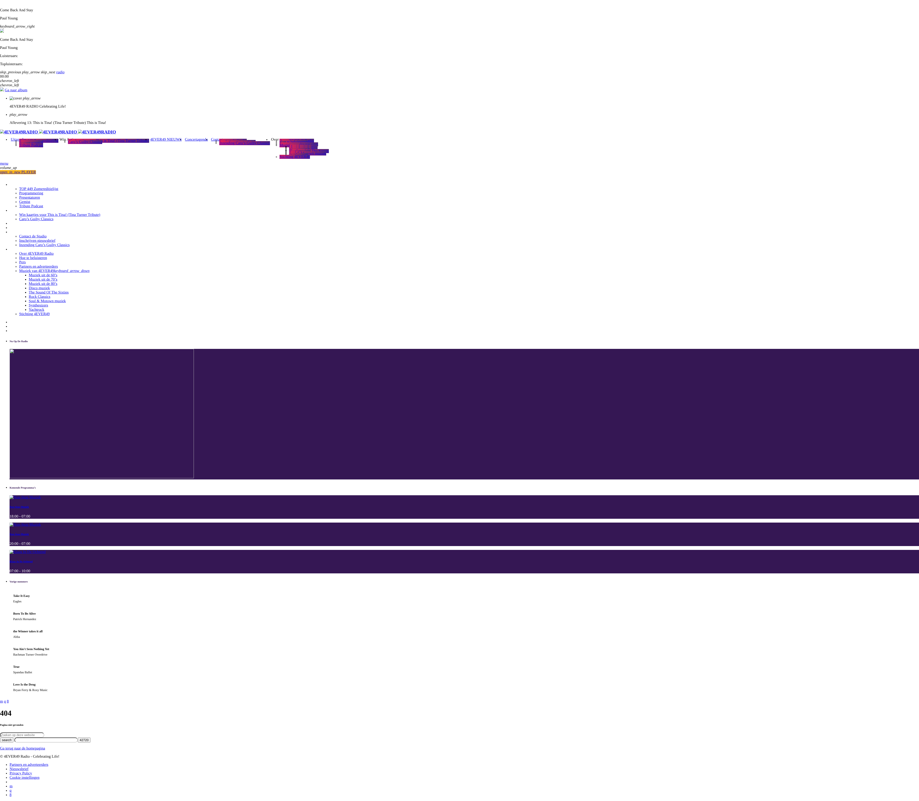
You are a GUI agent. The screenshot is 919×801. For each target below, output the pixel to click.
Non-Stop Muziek (19, 507)
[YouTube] (11, 786)
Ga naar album (16, 90)
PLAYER (18, 172)
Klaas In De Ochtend (21, 561)
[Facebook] (10, 795)
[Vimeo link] (58, 132)
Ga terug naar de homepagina (22, 748)
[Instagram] (10, 791)
